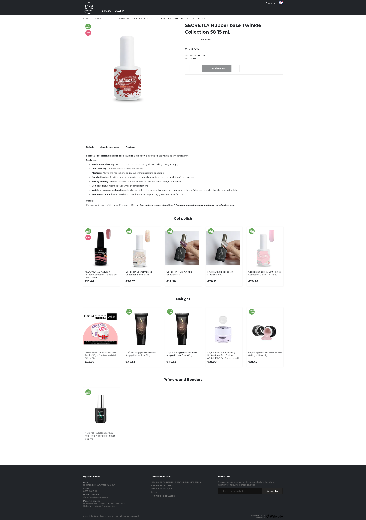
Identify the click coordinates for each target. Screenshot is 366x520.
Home (86, 19)
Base (110, 19)
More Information (110, 147)
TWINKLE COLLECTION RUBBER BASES (135, 19)
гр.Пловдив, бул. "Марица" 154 (99, 485)
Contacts (270, 3)
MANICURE (98, 19)
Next (278, 251)
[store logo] (89, 11)
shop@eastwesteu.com (95, 497)
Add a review (205, 39)
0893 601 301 (90, 491)
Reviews (130, 147)
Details (90, 147)
